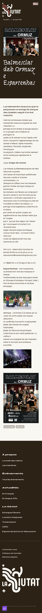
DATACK (16, 606)
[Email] (4, 583)
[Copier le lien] (4, 577)
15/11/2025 (9, 427)
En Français (8, 494)
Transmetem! (9, 522)
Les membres (9, 465)
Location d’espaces (12, 517)
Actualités (17, 19)
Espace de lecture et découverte (19, 531)
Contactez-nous (9, 549)
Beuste (20, 427)
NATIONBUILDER (29, 606)
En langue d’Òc (9, 498)
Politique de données (11, 553)
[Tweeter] (4, 590)
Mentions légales (9, 557)
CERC (5, 527)
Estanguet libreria (11, 512)
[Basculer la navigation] (35, 4)
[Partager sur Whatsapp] (4, 603)
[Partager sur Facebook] (4, 596)
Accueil (6, 19)
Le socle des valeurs (12, 461)
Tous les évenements (13, 479)
